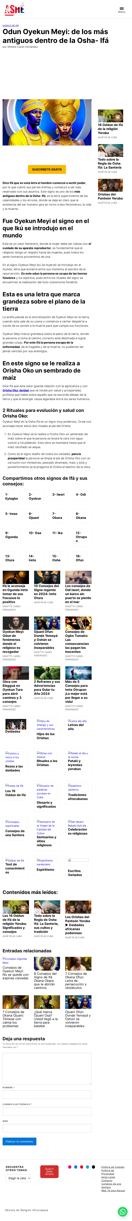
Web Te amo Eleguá (113, 1190)
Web (5, 1121)
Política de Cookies (112, 1167)
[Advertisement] (66, 75)
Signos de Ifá (11, 25)
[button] (122, 1212)
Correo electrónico (17, 1104)
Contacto (106, 1180)
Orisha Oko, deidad (16, 390)
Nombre (9, 1087)
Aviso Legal (108, 1177)
